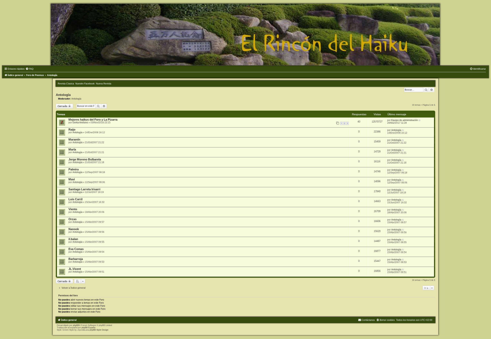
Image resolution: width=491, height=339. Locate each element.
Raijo (71, 129)
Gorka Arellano (80, 122)
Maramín (74, 139)
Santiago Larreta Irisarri (84, 189)
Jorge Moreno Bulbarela (84, 159)
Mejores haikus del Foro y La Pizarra (92, 119)
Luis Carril (75, 199)
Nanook (73, 229)
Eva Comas (76, 249)
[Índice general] (245, 34)
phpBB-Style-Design (99, 330)
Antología (63, 94)
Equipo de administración (404, 120)
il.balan (73, 239)
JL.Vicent (74, 268)
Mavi (71, 179)
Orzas (72, 219)
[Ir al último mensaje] (420, 120)
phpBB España (88, 327)
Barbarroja (75, 259)
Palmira (73, 169)
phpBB (76, 325)
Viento (72, 209)
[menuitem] (29, 69)
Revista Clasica (66, 83)
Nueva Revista (103, 83)
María (72, 149)
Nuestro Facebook (85, 83)
